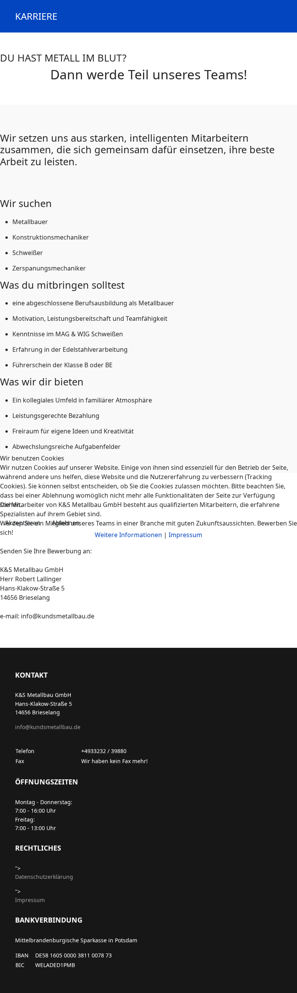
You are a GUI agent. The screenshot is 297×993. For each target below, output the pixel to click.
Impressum (185, 535)
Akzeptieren (22, 523)
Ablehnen (66, 523)
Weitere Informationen (128, 535)
